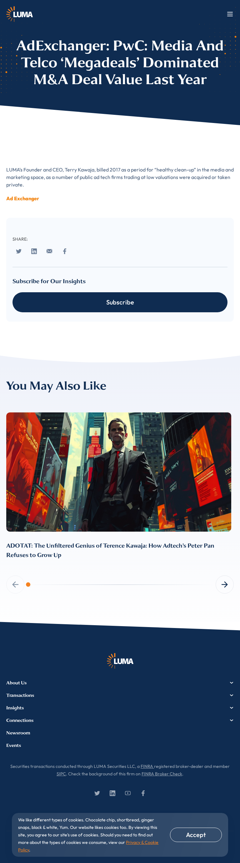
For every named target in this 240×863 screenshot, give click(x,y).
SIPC (61, 774)
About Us (16, 683)
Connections (19, 720)
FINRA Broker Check (162, 774)
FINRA (147, 766)
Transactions (20, 695)
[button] (225, 584)
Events (13, 745)
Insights (15, 708)
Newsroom (18, 733)
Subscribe (120, 302)
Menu (230, 14)
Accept (196, 835)
